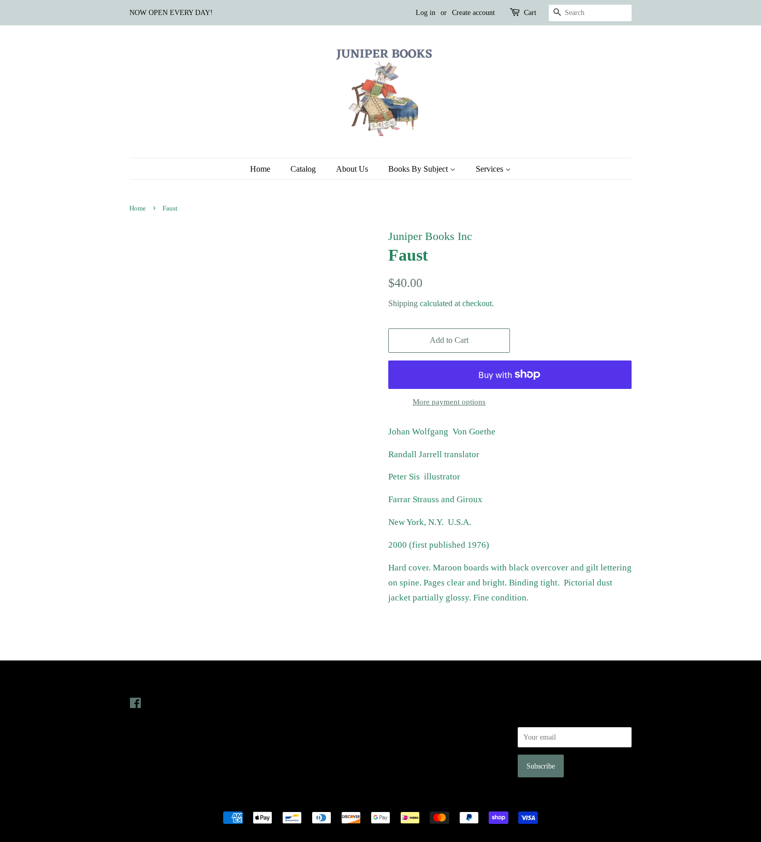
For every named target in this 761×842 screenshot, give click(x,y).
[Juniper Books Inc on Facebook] (135, 705)
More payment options (449, 402)
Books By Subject (419, 168)
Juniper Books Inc (377, 799)
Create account (473, 13)
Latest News (280, 682)
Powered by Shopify (438, 799)
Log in (425, 13)
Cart (530, 13)
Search (398, 703)
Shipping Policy (411, 761)
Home (260, 168)
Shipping (403, 303)
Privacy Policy (409, 717)
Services (490, 168)
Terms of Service (413, 747)
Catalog (303, 168)
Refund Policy (409, 732)
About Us (352, 168)
